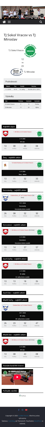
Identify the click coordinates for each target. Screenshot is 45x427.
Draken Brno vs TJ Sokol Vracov (22, 305)
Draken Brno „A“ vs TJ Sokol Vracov (21, 195)
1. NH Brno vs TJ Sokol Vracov (23, 132)
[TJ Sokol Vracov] (4, 21)
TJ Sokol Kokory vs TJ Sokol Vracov (22, 163)
